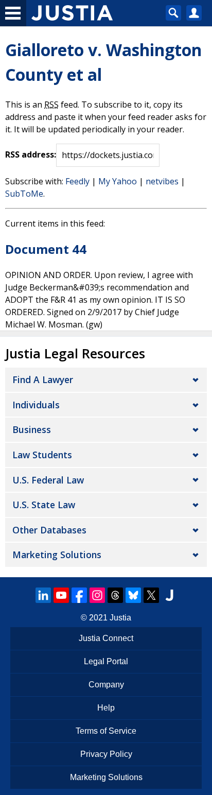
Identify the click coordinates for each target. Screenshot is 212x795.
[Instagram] (97, 595)
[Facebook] (79, 595)
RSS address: (30, 154)
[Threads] (115, 595)
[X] (151, 595)
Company (106, 684)
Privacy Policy (106, 754)
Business (31, 429)
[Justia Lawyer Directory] (169, 595)
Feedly (77, 181)
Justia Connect (106, 638)
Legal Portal (106, 661)
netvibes (162, 181)
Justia (120, 617)
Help (106, 707)
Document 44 (45, 248)
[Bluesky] (133, 595)
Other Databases (49, 530)
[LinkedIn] (43, 595)
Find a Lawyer (42, 379)
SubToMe (24, 193)
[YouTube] (61, 595)
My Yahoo (117, 181)
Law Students (42, 454)
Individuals (36, 405)
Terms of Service (106, 731)
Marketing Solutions (56, 554)
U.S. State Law (43, 504)
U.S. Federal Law (48, 480)
